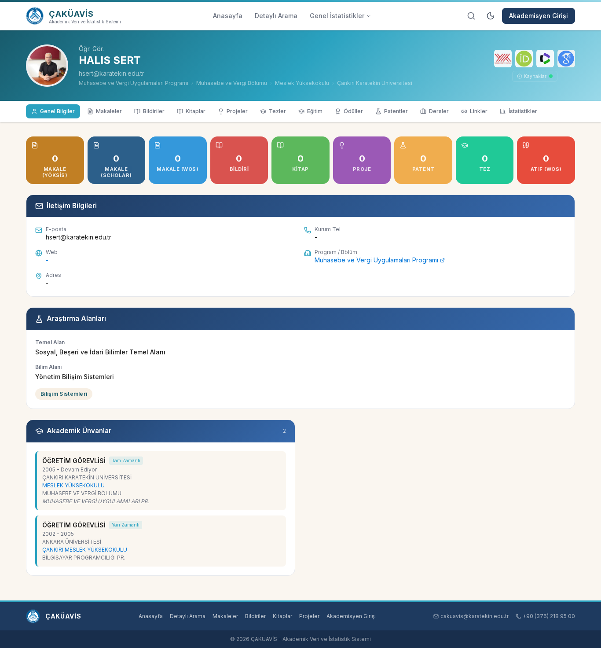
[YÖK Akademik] (503, 58)
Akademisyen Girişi (538, 15)
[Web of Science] (545, 58)
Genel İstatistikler (337, 15)
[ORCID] (524, 58)
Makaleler (225, 616)
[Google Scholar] (566, 58)
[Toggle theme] (490, 16)
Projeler (309, 616)
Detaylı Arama (276, 15)
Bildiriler (255, 616)
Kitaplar (282, 616)
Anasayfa (227, 15)
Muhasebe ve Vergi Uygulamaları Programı (376, 260)
